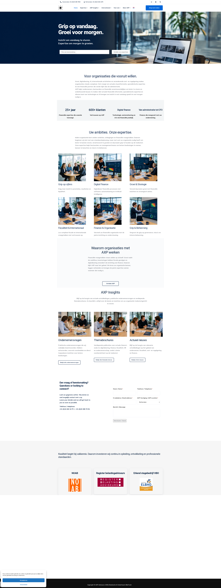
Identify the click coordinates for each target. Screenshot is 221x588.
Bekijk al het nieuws (137, 360)
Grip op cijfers (65, 184)
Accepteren (23, 580)
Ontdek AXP (110, 283)
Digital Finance (101, 184)
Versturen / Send (120, 421)
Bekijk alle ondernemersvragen (69, 362)
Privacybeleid (23, 584)
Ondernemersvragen (69, 340)
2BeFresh (128, 585)
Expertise (83, 8)
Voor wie (116, 8)
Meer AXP (126, 8)
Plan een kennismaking (68, 52)
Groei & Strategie (138, 184)
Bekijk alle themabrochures (104, 360)
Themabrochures (103, 340)
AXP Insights (94, 8)
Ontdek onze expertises (121, 52)
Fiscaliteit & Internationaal (71, 228)
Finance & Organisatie (104, 228)
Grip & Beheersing (138, 228)
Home (76, 8)
